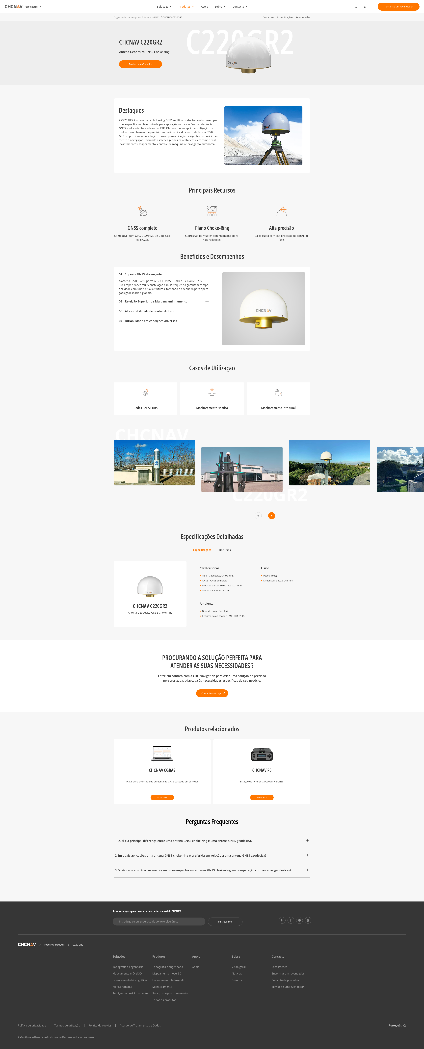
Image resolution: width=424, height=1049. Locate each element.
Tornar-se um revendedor (398, 6)
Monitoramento (122, 987)
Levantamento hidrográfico (130, 980)
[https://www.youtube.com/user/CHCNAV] (308, 920)
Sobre (218, 6)
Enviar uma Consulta (140, 64)
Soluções (162, 6)
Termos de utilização (67, 1025)
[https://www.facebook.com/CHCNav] (291, 920)
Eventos (237, 980)
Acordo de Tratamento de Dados (140, 1025)
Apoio (204, 6)
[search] (356, 7)
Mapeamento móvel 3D (127, 973)
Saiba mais (162, 797)
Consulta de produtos (285, 980)
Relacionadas (303, 17)
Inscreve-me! (225, 921)
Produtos (184, 6)
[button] (258, 515)
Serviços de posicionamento (130, 993)
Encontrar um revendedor (288, 973)
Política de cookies (99, 1025)
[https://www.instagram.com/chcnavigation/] (299, 920)
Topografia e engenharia (128, 967)
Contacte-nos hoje (211, 693)
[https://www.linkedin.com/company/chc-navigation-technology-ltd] (282, 920)
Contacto (238, 6)
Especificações (285, 17)
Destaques (268, 17)
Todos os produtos (164, 1000)
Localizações (279, 967)
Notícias (237, 973)
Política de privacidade (32, 1025)
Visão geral (239, 967)
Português (395, 1025)
